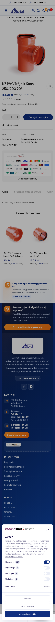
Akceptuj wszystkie (27, 614)
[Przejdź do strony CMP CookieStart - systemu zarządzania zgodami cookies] (19, 528)
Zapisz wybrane (27, 606)
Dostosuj (46, 586)
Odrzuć (27, 599)
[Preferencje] (47, 568)
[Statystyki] (47, 573)
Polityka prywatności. (14, 557)
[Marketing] (47, 579)
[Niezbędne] (47, 562)
